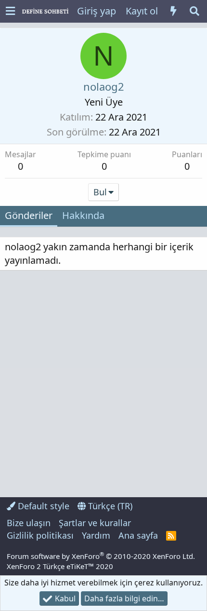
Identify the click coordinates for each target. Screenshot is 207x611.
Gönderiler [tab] (28, 215)
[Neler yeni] (173, 11)
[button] (10, 11)
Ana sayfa (138, 535)
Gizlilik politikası (40, 535)
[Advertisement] (103, 384)
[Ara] (194, 11)
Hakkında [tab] (83, 215)
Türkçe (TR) (109, 506)
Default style (42, 506)
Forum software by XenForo (101, 556)
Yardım (96, 535)
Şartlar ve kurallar (95, 523)
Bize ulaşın (29, 523)
